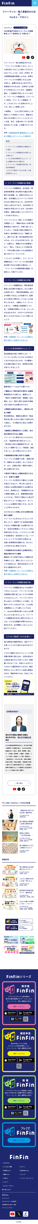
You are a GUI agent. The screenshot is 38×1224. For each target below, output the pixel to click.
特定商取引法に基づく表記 (9, 1204)
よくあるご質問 (7, 1167)
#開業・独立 (23, 829)
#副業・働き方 (24, 841)
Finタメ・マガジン (8, 1186)
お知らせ (5, 1178)
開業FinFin (6, 1174)
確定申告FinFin (24, 1170)
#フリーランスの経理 (26, 828)
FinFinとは (6, 1163)
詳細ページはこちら (19, 1006)
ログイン (22, 1167)
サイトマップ (5, 1198)
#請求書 (30, 909)
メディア (5, 1182)
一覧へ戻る (19, 783)
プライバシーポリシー (8, 1208)
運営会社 (6, 1195)
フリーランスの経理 (20, 27)
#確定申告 (23, 817)
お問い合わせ (7, 1189)
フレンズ (22, 1174)
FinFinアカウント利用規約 (9, 1201)
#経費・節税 (23, 873)
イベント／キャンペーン (27, 1178)
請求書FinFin (7, 1170)
